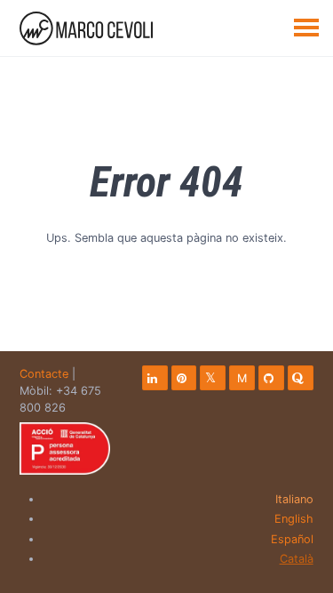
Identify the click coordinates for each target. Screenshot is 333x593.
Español (292, 539)
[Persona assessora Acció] (65, 448)
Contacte (44, 374)
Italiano (294, 499)
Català (296, 558)
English (293, 518)
